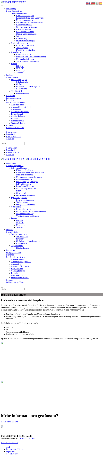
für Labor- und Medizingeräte (28, 86)
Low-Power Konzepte (25, 31)
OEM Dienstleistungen (25, 41)
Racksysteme (21, 89)
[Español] (100, 3)
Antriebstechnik (17, 105)
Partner (14, 64)
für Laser (19, 84)
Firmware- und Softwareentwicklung (31, 57)
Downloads (10, 134)
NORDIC (20, 68)
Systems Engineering (19, 43)
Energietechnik (17, 114)
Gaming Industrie (18, 116)
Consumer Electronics (20, 112)
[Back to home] (13, 2)
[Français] (90, 3)
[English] (87, 3)
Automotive (16, 109)
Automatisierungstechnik (21, 107)
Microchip (20, 70)
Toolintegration (22, 48)
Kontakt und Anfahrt (9, 442)
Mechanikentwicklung (25, 59)
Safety (18, 36)
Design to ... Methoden (25, 50)
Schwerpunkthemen (19, 13)
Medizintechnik (17, 121)
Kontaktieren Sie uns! (9, 422)
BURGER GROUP (27, 438)
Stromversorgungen (19, 80)
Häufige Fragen (22, 93)
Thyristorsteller (17, 91)
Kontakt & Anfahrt (13, 136)
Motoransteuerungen (24, 20)
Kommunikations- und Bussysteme (30, 18)
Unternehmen (11, 132)
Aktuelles (10, 139)
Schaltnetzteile (22, 82)
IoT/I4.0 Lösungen (23, 29)
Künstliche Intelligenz (25, 15)
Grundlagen (16, 52)
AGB (8, 447)
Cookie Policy (12, 454)
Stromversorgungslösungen (27, 27)
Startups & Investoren (20, 123)
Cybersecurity (21, 38)
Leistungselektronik (24, 25)
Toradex (19, 73)
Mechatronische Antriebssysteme (29, 22)
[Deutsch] (94, 3)
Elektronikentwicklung (25, 54)
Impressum (10, 451)
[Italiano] (97, 3)
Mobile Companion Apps (26, 34)
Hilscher (19, 66)
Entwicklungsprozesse (25, 45)
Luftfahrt (14, 118)
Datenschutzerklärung (15, 449)
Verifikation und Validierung (27, 61)
